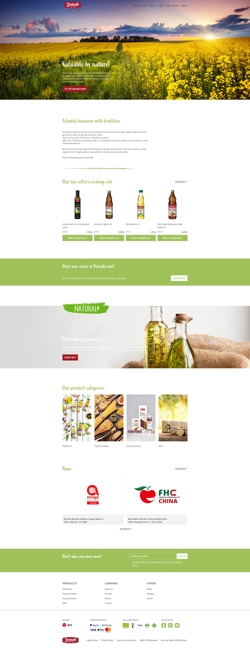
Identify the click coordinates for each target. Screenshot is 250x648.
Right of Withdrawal (149, 640)
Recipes (150, 593)
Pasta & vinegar (69, 593)
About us (109, 589)
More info (70, 357)
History (108, 598)
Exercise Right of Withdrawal (174, 640)
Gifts (64, 603)
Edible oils (67, 589)
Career (150, 598)
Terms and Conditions (127, 640)
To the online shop (75, 88)
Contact (108, 593)
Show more (179, 278)
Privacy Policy (107, 640)
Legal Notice (92, 640)
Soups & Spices (69, 598)
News (149, 589)
